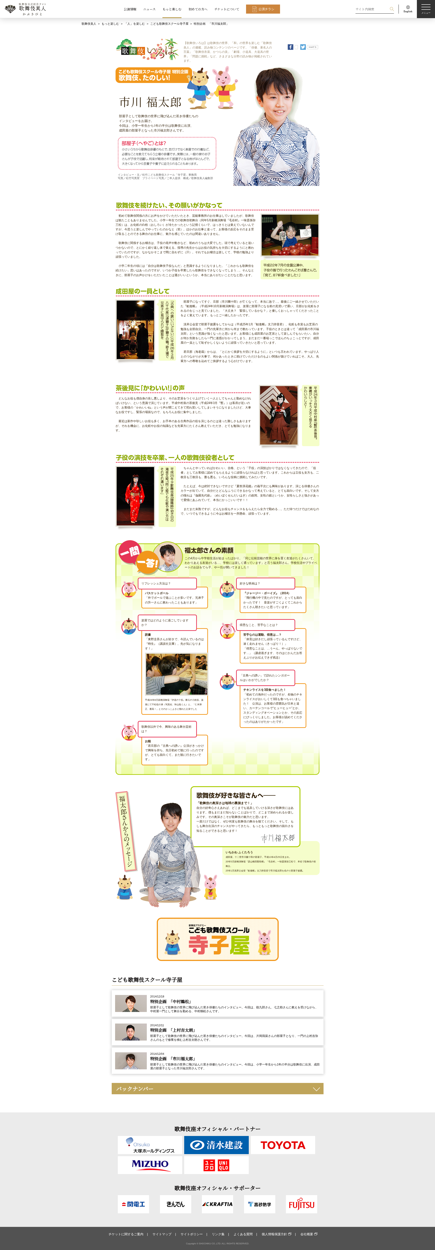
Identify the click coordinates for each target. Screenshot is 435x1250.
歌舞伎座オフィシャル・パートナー (217, 1129)
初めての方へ (198, 9)
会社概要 (306, 1234)
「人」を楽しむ (134, 23)
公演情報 (130, 9)
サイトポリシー (192, 1234)
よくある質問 (243, 1234)
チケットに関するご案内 (126, 1234)
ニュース (149, 9)
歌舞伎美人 (89, 23)
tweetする (313, 47)
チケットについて (226, 9)
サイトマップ (162, 1234)
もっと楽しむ (171, 9)
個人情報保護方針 (274, 1234)
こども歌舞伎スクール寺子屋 (169, 23)
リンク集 (218, 1234)
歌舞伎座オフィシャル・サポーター (217, 1188)
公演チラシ (266, 9)
